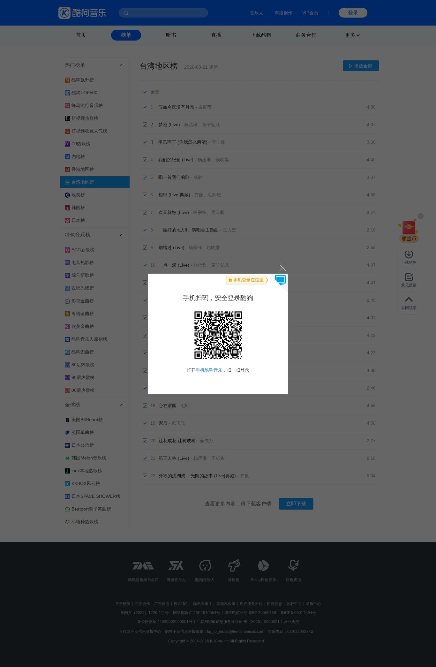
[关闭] (282, 268)
